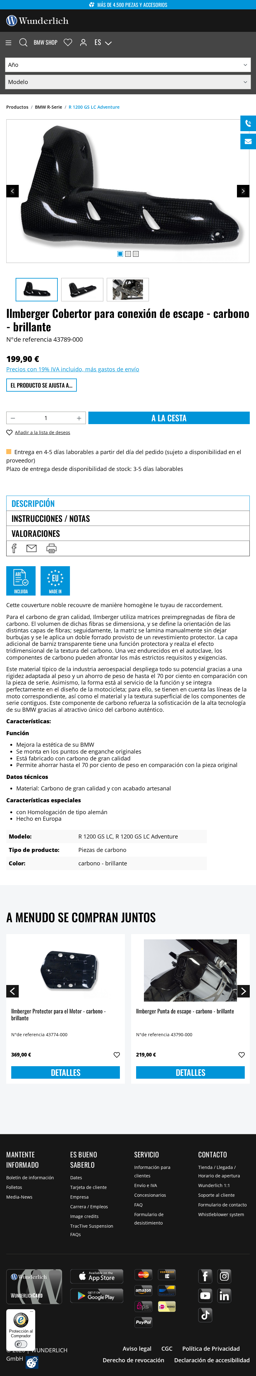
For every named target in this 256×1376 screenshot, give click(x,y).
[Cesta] (251, 42)
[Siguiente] (243, 191)
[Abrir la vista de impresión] (52, 548)
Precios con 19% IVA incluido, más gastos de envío (72, 369)
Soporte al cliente (216, 1195)
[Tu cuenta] (83, 42)
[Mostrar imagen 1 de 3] (120, 254)
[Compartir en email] (32, 548)
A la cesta (169, 418)
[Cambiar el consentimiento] (32, 1362)
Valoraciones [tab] (36, 533)
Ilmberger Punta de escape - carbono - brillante (185, 1011)
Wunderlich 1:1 (214, 1185)
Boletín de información (30, 1177)
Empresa (79, 1197)
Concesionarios (150, 1195)
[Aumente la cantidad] (79, 418)
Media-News (19, 1197)
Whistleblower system (221, 1214)
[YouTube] (205, 1296)
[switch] (21, 1344)
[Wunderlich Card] (34, 1286)
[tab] (128, 503)
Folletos (14, 1187)
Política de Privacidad (211, 1348)
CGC (166, 1348)
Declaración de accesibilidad (212, 1360)
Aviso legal (137, 1348)
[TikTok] (205, 1315)
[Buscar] (23, 42)
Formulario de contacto (222, 1205)
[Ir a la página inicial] (37, 20)
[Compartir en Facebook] (14, 548)
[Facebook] (205, 1276)
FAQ (138, 1205)
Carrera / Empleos (89, 1207)
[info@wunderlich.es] (248, 141)
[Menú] (8, 42)
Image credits (84, 1216)
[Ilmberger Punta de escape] (190, 970)
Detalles (66, 1072)
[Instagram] (224, 1276)
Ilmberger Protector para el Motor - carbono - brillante (58, 1015)
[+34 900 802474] (248, 123)
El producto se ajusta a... (41, 385)
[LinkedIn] (224, 1296)
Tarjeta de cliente (88, 1187)
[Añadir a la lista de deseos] (117, 1055)
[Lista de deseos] (68, 42)
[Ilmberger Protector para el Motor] (65, 970)
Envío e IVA (145, 1185)
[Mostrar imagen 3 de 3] (136, 254)
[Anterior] (12, 191)
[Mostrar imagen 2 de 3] (128, 254)
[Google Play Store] (96, 1296)
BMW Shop (45, 42)
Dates (76, 1177)
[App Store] (96, 1276)
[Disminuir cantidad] (12, 418)
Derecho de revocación (133, 1360)
